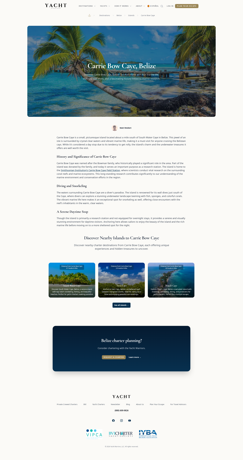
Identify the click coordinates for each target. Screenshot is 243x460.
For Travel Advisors (178, 404)
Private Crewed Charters (67, 404)
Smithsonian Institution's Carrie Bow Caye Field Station (90, 170)
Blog (128, 404)
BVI (85, 404)
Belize (119, 15)
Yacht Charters (98, 404)
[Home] (89, 15)
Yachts (103, 6)
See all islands (121, 305)
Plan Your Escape (186, 6)
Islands (131, 15)
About (139, 6)
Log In (170, 6)
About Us (140, 404)
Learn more (135, 357)
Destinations (86, 6)
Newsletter (115, 404)
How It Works (122, 6)
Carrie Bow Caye (148, 15)
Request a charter (114, 357)
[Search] (162, 6)
